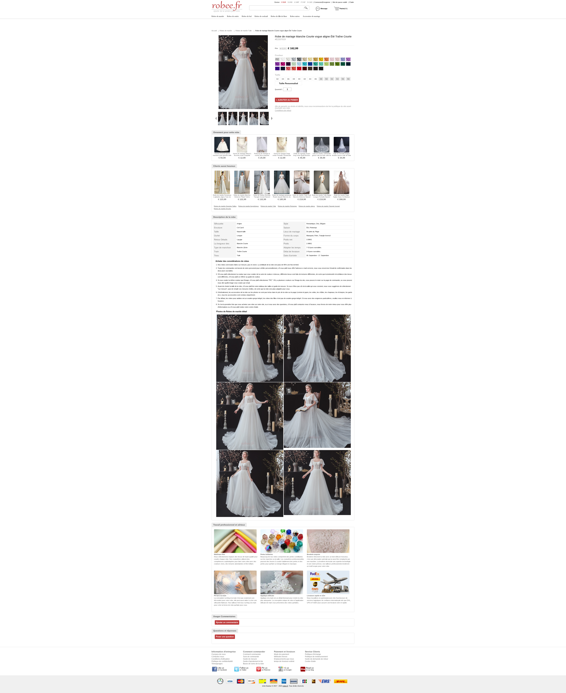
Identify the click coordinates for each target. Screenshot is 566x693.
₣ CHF (303, 2)
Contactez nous (218, 657)
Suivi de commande (251, 657)
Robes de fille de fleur (279, 16)
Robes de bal (246, 16)
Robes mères (295, 16)
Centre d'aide (310, 661)
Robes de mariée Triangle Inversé (328, 206)
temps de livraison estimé (284, 661)
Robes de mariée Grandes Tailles (225, 206)
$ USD (290, 2)
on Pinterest (266, 669)
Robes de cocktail (261, 16)
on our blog (310, 669)
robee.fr (285, 686)
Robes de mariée (218, 16)
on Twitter (244, 669)
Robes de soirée (233, 16)
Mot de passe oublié (340, 2)
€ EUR (283, 2)
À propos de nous (219, 654)
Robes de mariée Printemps (287, 206)
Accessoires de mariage (311, 16)
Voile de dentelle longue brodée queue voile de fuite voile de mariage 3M (341, 155)
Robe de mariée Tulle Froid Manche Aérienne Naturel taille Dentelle (302, 196)
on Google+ (288, 669)
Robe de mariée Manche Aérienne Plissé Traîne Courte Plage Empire (242, 196)
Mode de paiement (281, 654)
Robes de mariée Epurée (222, 208)
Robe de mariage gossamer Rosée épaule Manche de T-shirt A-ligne (281, 196)
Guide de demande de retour (316, 659)
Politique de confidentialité (222, 661)
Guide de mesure (250, 659)
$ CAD (309, 2)
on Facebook (222, 669)
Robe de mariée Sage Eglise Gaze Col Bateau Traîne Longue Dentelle (341, 196)
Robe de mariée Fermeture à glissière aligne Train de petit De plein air (222, 196)
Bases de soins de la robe (253, 664)
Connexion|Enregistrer (322, 2)
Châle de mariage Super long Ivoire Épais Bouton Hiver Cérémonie (301, 155)
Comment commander (252, 654)
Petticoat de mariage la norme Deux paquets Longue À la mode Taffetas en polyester (262, 156)
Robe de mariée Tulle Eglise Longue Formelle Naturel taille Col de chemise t (321, 196)
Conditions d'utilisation (221, 659)
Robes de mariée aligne (307, 206)
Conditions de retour (283, 110)
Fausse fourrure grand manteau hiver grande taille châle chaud (222, 155)
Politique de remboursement (316, 657)
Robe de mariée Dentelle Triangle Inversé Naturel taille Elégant (262, 196)
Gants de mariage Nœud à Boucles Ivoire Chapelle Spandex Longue (242, 155)
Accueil (214, 31)
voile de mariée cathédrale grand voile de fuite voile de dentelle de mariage (321, 155)
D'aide (351, 2)
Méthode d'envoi (280, 657)
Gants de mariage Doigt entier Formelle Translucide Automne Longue (282, 155)
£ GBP (296, 2)
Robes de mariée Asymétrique (248, 206)
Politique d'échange (313, 654)
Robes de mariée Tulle (244, 31)
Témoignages (217, 664)
